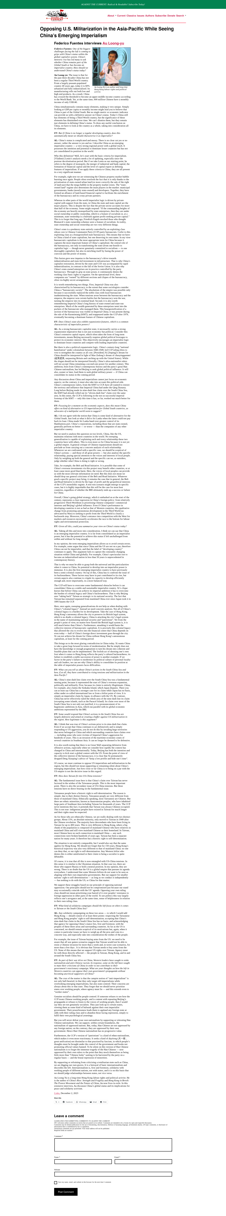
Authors (149, 15)
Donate (171, 15)
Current (121, 15)
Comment (58, 1136)
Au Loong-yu (113, 43)
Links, (57, 1093)
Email (117, 1157)
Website (57, 1170)
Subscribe (160, 15)
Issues (140, 15)
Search (180, 15)
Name (57, 1157)
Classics (131, 15)
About (110, 15)
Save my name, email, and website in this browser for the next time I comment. (84, 1182)
